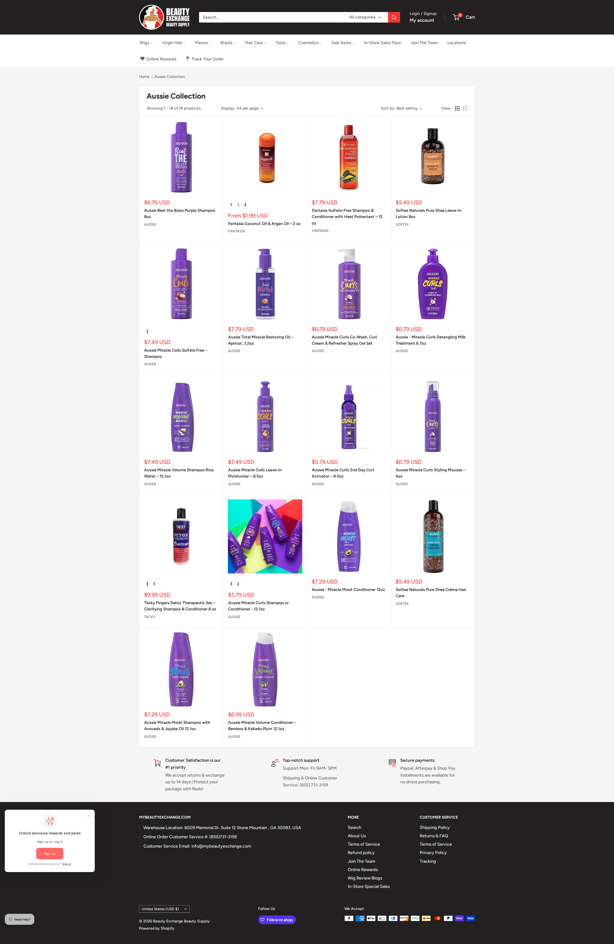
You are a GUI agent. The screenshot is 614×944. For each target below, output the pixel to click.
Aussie (150, 224)
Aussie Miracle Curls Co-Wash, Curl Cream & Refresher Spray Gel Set (344, 340)
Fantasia (236, 231)
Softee (402, 224)
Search (354, 827)
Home (144, 76)
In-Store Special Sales (369, 886)
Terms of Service (364, 844)
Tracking (428, 861)
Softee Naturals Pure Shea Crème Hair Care (431, 592)
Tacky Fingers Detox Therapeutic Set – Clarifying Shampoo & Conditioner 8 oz (180, 605)
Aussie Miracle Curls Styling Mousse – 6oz (430, 472)
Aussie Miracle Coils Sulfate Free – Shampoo (175, 353)
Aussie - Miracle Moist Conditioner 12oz (348, 589)
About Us (357, 835)
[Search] (394, 17)
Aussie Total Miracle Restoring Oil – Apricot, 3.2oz (260, 340)
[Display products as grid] (457, 108)
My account (422, 20)
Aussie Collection (169, 76)
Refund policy (361, 852)
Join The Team (361, 861)
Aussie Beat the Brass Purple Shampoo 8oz (179, 213)
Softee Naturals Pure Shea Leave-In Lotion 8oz (428, 213)
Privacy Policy (433, 852)
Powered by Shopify (156, 928)
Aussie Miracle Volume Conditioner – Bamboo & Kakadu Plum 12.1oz (262, 725)
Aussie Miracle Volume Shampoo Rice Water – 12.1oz (178, 472)
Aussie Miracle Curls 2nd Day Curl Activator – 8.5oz (343, 472)
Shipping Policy (435, 827)
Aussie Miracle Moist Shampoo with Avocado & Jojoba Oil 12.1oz (177, 725)
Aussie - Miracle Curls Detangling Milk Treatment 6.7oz (431, 340)
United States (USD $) (160, 909)
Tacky (149, 617)
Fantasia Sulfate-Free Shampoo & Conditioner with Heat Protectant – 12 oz (347, 216)
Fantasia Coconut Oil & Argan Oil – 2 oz (264, 223)
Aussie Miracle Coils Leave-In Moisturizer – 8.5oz (255, 472)
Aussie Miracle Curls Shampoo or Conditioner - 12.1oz (258, 605)
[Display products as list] (465, 108)
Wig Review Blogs (365, 878)
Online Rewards (363, 869)
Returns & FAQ (434, 835)
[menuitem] (146, 43)
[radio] (231, 204)
